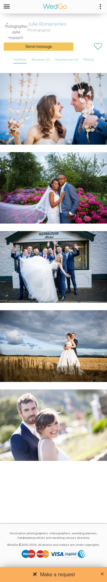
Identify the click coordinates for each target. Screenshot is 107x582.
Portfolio (20, 59)
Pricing (88, 59)
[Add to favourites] (98, 46)
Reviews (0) (41, 59)
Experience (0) (66, 59)
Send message (38, 47)
